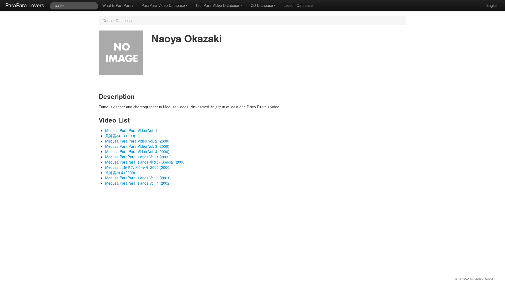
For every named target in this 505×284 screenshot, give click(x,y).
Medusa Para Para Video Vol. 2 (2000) (137, 141)
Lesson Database (298, 5)
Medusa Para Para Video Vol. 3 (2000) (137, 146)
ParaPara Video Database (163, 5)
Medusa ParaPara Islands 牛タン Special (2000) (145, 162)
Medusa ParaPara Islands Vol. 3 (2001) (138, 177)
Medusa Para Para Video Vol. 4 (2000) (137, 151)
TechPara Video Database (217, 5)
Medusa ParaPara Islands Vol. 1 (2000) (138, 156)
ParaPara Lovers (24, 5)
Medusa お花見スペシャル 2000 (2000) (138, 167)
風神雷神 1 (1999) (120, 135)
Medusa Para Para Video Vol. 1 (131, 130)
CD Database (262, 5)
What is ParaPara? (118, 5)
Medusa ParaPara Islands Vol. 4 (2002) (138, 183)
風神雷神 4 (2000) (120, 172)
